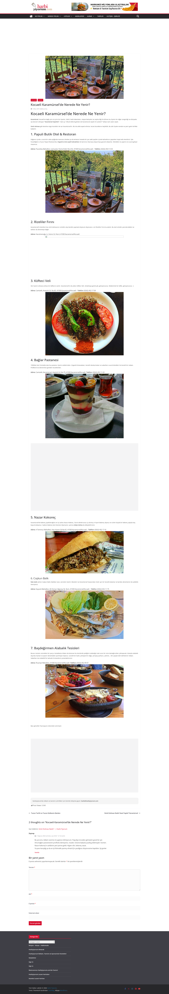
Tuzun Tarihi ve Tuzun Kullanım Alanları (45, 813)
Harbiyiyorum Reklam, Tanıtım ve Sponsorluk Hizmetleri (47, 954)
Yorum (32, 867)
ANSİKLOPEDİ (79, 16)
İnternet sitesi (34, 913)
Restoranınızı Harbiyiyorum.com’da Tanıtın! (43, 970)
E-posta (32, 903)
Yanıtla (37, 852)
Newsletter (32, 958)
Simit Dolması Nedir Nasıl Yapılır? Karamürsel (121, 813)
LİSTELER (67, 16)
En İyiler (33, 100)
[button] (43, 16)
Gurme (89, 16)
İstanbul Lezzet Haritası (37, 978)
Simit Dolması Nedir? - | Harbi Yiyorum (53, 829)
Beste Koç (44, 109)
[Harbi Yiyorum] (31, 16)
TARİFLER (100, 16)
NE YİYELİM (38, 16)
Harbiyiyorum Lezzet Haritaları (39, 974)
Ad (30, 894)
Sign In (31, 962)
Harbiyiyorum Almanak (36, 949)
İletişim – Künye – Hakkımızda (39, 945)
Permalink (62, 836)
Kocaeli (40, 100)
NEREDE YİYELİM (53, 16)
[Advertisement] (84, 33)
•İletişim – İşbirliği (113, 16)
